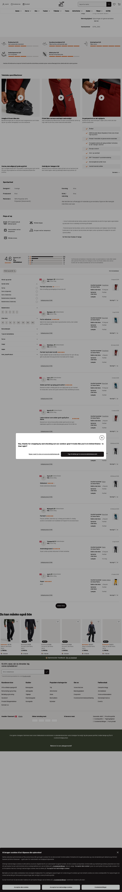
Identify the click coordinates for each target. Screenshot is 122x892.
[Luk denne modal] (102, 438)
